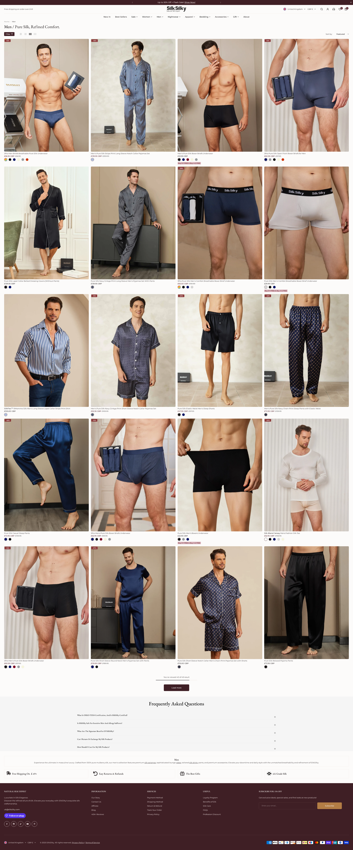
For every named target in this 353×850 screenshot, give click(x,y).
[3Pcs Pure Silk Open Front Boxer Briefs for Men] (306, 95)
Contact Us (96, 802)
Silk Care (207, 806)
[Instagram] (14, 824)
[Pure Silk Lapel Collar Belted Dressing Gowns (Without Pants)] (46, 223)
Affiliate (94, 806)
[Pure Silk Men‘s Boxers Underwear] (220, 475)
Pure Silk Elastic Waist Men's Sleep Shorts (196, 408)
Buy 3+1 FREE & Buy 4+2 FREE (189, 163)
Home (6, 22)
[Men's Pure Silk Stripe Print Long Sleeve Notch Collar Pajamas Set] (133, 95)
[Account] (328, 9)
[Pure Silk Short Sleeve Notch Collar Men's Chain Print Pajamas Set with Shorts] (220, 602)
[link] (333, 9)
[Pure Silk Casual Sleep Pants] (46, 475)
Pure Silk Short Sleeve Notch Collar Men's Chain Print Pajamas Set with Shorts (212, 661)
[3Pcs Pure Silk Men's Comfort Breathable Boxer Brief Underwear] (220, 223)
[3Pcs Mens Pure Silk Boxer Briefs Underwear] (133, 475)
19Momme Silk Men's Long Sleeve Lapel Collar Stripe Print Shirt (37, 408)
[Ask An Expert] (333, 9)
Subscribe (329, 806)
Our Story (95, 798)
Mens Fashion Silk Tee (282, 533)
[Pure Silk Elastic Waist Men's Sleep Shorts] (220, 350)
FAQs (205, 810)
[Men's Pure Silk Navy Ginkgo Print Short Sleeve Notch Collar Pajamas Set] (133, 350)
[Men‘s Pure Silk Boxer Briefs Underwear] (220, 95)
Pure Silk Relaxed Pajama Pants (278, 661)
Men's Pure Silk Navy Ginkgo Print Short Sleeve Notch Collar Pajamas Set (123, 408)
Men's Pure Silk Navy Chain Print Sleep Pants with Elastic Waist (292, 408)
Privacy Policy (153, 814)
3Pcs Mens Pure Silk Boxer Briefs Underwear (110, 533)
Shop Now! (189, 2)
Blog (93, 810)
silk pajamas (150, 763)
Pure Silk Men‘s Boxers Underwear (193, 533)
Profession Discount (212, 814)
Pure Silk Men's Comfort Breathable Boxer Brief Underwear (290, 281)
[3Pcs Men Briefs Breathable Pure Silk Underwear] (46, 95)
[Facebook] (7, 824)
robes (178, 763)
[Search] (322, 9)
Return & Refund (154, 806)
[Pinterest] (34, 824)
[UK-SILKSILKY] (176, 9)
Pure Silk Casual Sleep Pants (17, 533)
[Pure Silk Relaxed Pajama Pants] (306, 602)
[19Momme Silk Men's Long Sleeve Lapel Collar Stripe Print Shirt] (46, 350)
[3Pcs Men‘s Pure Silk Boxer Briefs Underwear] (46, 602)
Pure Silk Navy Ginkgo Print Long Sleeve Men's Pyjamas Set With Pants (123, 281)
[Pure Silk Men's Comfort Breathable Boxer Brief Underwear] (306, 223)
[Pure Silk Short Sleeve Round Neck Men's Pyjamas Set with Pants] (133, 602)
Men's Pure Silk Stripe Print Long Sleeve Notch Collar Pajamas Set (120, 153)
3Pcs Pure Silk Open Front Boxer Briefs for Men (285, 153)
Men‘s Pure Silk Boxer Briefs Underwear (195, 153)
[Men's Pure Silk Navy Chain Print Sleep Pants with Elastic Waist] (306, 350)
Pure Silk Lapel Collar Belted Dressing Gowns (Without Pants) (31, 281)
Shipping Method (155, 802)
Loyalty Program (210, 798)
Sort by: (329, 34)
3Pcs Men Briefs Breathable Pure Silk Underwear (26, 153)
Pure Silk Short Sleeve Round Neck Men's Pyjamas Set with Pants (120, 661)
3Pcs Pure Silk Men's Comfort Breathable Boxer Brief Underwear (206, 281)
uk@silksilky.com (12, 809)
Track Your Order (154, 810)
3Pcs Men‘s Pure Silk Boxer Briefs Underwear (24, 661)
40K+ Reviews (97, 814)
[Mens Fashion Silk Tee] (306, 475)
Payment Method (155, 798)
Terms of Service (92, 842)
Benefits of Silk (209, 802)
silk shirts (193, 763)
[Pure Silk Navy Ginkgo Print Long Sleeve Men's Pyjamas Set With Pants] (133, 223)
